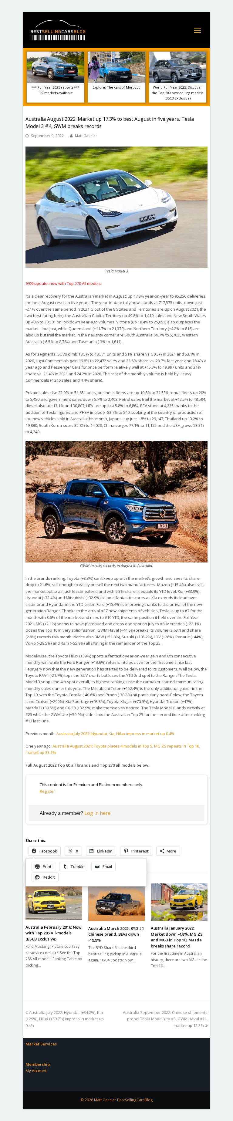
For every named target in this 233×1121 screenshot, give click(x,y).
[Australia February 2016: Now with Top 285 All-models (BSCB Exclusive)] (53, 901)
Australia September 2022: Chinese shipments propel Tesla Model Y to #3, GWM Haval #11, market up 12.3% (165, 1019)
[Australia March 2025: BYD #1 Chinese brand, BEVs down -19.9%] (116, 902)
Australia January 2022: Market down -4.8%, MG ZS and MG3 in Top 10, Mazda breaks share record (177, 937)
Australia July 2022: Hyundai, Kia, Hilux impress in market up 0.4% (115, 733)
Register (47, 791)
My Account (35, 1070)
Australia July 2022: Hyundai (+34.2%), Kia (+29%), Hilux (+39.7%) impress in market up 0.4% (64, 1019)
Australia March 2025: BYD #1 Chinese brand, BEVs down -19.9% (116, 934)
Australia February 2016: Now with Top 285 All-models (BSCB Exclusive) (53, 933)
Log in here (97, 813)
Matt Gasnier (86, 135)
